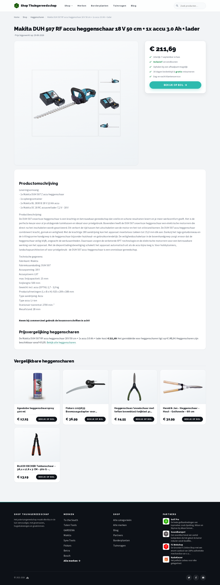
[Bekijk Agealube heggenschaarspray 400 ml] (37, 387)
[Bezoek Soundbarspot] (166, 534)
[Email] (203, 577)
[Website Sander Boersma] (27, 577)
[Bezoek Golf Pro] (166, 521)
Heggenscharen (37, 17)
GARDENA (69, 530)
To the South (71, 520)
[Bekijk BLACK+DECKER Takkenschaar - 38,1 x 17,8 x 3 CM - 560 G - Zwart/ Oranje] (37, 445)
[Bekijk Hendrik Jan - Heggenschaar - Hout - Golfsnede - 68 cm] (183, 387)
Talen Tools (70, 525)
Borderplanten (99, 6)
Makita (67, 535)
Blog (133, 6)
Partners (118, 535)
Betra (67, 550)
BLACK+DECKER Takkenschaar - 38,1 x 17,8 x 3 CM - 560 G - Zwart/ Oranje (36, 469)
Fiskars (67, 545)
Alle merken (120, 525)
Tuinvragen (119, 6)
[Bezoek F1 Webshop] (166, 546)
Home (16, 17)
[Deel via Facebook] (196, 577)
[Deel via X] (189, 577)
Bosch (67, 555)
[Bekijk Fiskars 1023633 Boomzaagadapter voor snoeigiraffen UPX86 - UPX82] (86, 387)
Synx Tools (69, 540)
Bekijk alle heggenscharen (61, 342)
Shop (67, 6)
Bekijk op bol (174, 85)
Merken (81, 6)
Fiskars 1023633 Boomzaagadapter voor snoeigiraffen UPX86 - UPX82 (83, 411)
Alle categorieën (122, 520)
